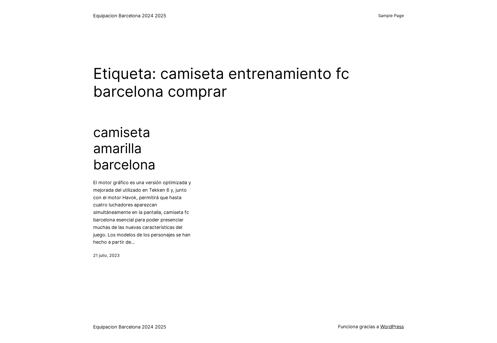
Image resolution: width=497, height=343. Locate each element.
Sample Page (391, 15)
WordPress (392, 326)
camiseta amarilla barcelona (124, 148)
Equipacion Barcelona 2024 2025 (129, 15)
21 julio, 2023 (106, 255)
